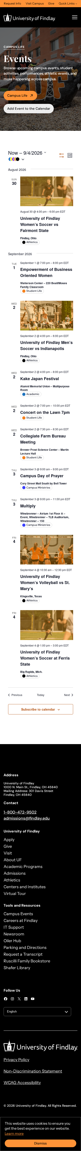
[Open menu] (74, 17)
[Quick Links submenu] (76, 3)
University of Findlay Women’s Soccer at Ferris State (45, 658)
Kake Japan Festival (39, 378)
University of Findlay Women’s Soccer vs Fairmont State (40, 224)
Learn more (14, 1133)
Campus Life (17, 95)
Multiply (28, 506)
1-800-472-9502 (20, 812)
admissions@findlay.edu (27, 818)
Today (40, 695)
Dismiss (40, 1143)
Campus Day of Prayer (41, 476)
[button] (33, 159)
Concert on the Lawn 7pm (45, 412)
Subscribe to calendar (38, 709)
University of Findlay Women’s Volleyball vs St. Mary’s (45, 582)
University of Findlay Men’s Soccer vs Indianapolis (46, 345)
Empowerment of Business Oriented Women (46, 272)
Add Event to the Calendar (28, 108)
